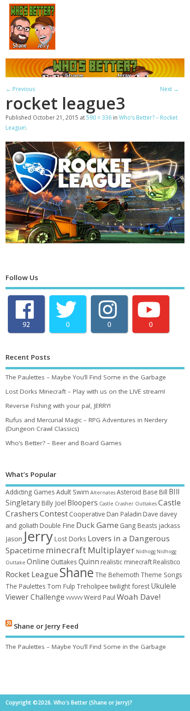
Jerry (38, 536)
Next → (169, 89)
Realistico (166, 561)
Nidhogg (145, 551)
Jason (14, 538)
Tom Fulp (61, 586)
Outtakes (64, 561)
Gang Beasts (138, 525)
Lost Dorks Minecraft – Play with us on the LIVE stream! (85, 391)
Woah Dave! (138, 596)
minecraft (66, 550)
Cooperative (87, 514)
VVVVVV (74, 598)
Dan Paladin (124, 514)
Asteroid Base (137, 491)
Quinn (88, 561)
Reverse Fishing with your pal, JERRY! (58, 405)
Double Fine (57, 525)
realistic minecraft (126, 561)
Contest (54, 513)
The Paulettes (26, 586)
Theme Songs (161, 574)
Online (38, 561)
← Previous (20, 89)
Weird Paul (99, 597)
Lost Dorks (70, 538)
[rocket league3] (95, 240)
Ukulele (163, 586)
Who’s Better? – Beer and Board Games (64, 443)
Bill (163, 491)
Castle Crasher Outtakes (128, 503)
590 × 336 (99, 117)
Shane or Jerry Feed (46, 625)
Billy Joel (54, 503)
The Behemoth (117, 574)
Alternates (102, 492)
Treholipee (92, 586)
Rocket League (32, 574)
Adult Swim (72, 491)
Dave (150, 514)
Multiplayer (111, 550)
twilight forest (129, 586)
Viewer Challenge (35, 597)
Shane (76, 572)
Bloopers (82, 503)
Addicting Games (30, 491)
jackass (169, 525)
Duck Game (97, 525)
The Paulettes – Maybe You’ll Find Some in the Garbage (86, 377)
